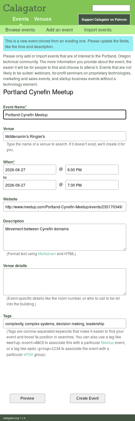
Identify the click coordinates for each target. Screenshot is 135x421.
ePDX (28, 354)
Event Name (15, 107)
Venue (8, 128)
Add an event (59, 29)
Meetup (107, 342)
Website (10, 199)
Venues (42, 18)
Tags (7, 316)
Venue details (15, 265)
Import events (97, 29)
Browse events (20, 29)
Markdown (47, 253)
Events (21, 18)
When (9, 161)
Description (13, 220)
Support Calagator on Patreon (104, 19)
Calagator (24, 8)
